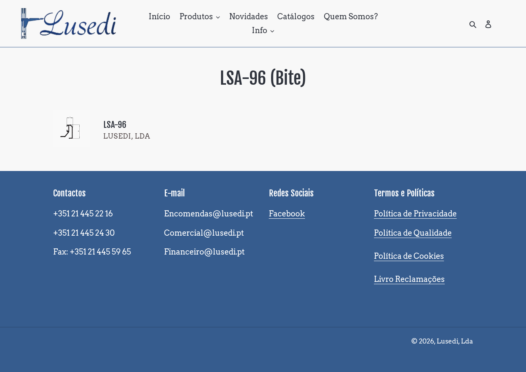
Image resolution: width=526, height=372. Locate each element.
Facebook (287, 213)
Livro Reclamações (409, 279)
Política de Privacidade (415, 213)
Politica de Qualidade (413, 233)
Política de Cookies (409, 256)
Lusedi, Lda (455, 341)
